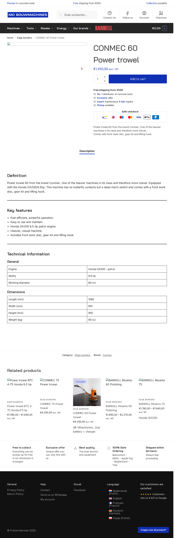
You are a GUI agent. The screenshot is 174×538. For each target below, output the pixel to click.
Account (144, 17)
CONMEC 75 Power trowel (51, 406)
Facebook (80, 490)
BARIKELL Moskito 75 (152, 404)
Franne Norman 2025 (23, 530)
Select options (21, 425)
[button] (159, 28)
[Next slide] (81, 68)
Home (10, 37)
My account (47, 499)
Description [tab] (87, 151)
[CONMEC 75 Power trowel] (54, 387)
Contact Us (109, 17)
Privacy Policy (15, 490)
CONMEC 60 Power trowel (84, 415)
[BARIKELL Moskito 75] (153, 387)
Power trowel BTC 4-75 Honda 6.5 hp (19, 408)
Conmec (107, 355)
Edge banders (24, 37)
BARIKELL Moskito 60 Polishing (119, 408)
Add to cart (138, 79)
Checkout (161, 17)
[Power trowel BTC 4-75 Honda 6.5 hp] (21, 388)
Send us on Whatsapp (53, 494)
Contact (45, 490)
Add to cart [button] (53, 419)
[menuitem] (120, 492)
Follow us (128, 17)
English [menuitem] (117, 498)
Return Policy (15, 494)
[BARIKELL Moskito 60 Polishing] (120, 388)
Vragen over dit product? (153, 530)
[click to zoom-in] (47, 68)
